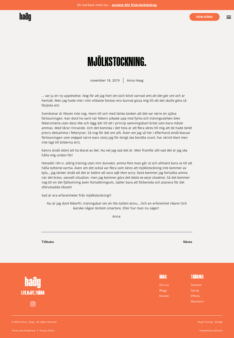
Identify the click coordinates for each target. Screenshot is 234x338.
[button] (229, 17)
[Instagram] (33, 304)
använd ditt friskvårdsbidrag (134, 5)
